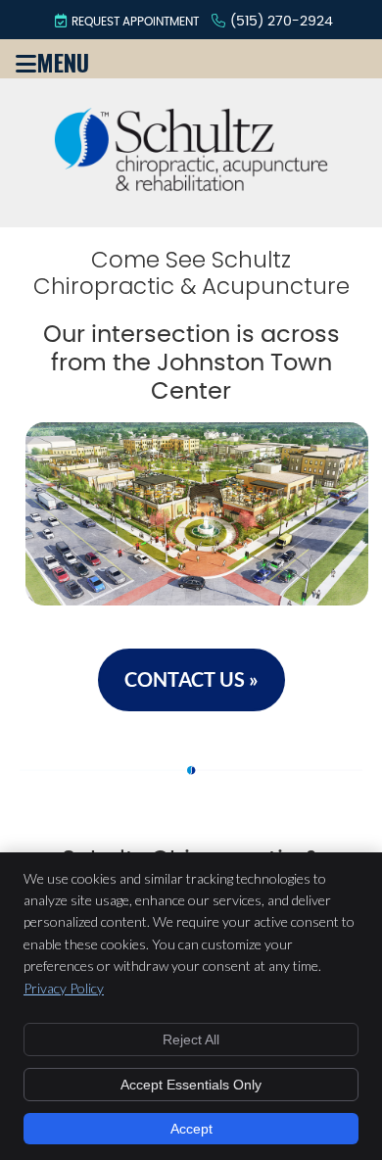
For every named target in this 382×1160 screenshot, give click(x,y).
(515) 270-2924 (281, 21)
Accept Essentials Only (191, 1084)
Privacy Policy (64, 988)
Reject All (191, 1039)
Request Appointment (135, 21)
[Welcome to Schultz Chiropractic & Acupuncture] (191, 183)
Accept (191, 1128)
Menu (62, 58)
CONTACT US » (191, 679)
